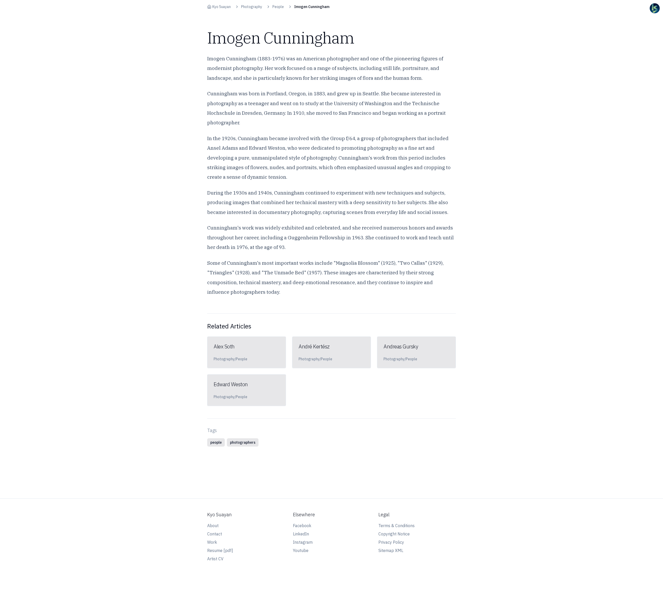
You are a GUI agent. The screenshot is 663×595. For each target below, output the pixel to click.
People (278, 6)
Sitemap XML (390, 550)
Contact (214, 533)
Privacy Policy (391, 542)
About (213, 525)
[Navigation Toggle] (655, 8)
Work (212, 542)
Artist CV (215, 558)
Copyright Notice (394, 533)
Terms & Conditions (396, 525)
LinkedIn (301, 533)
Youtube (300, 550)
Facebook (302, 525)
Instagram (303, 542)
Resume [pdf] (220, 550)
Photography (251, 6)
